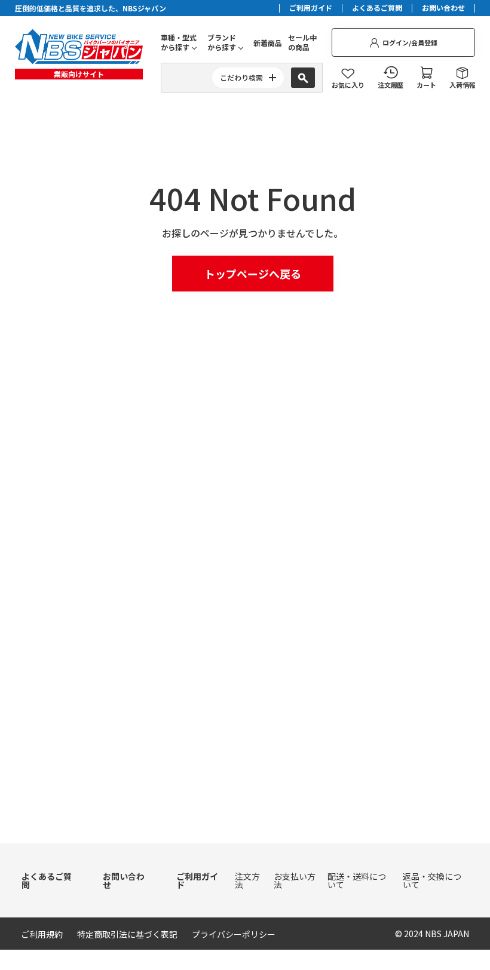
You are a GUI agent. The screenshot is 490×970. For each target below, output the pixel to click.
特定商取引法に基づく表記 (127, 934)
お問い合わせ (443, 8)
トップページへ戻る (252, 273)
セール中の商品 (302, 42)
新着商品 (267, 43)
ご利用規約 (42, 934)
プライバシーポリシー (233, 934)
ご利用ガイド (310, 8)
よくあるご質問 (377, 8)
